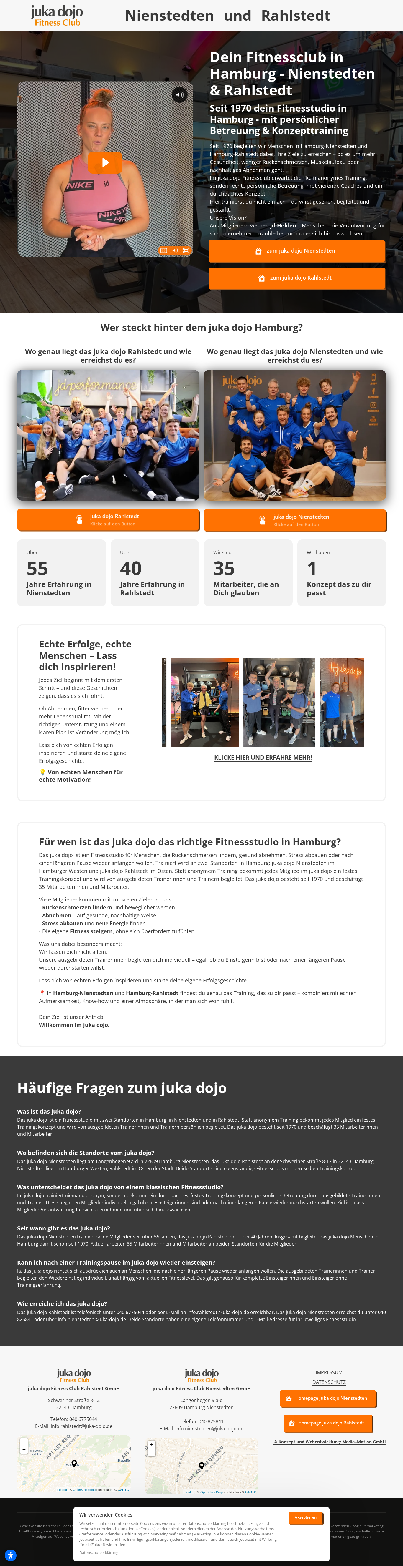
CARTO (123, 1489)
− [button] (24, 1450)
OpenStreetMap (84, 1489)
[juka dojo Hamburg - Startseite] (57, 15)
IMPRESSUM (329, 1372)
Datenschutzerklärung (98, 1553)
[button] (74, 1463)
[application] (74, 1463)
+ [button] (24, 1442)
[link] (108, 435)
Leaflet (62, 1489)
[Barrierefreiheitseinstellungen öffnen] (11, 1555)
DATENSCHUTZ (329, 1382)
